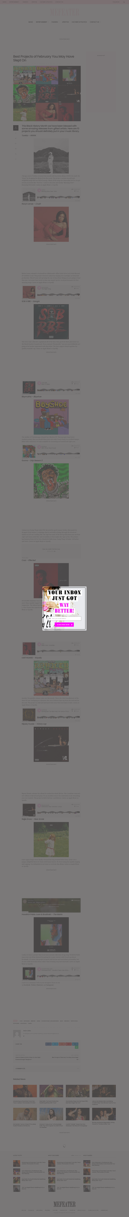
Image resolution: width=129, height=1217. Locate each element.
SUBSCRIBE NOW (63, 625)
